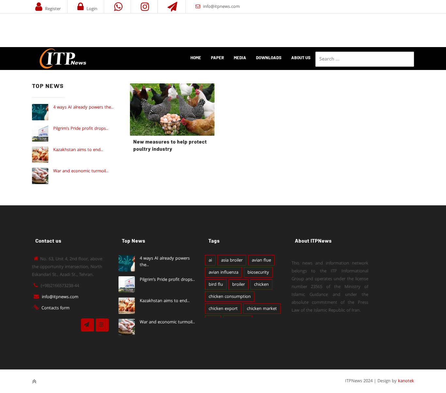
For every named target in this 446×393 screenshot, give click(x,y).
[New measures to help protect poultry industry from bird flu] (172, 109)
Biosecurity (258, 272)
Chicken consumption (230, 296)
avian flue (261, 260)
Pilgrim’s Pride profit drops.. (80, 128)
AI (210, 260)
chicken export (223, 308)
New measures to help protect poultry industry (170, 146)
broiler (238, 284)
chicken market (262, 308)
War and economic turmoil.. (80, 171)
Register (53, 9)
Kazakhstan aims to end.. (78, 149)
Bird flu (216, 284)
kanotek (406, 381)
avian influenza (223, 272)
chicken (261, 284)
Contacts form (55, 308)
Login (92, 9)
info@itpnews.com (221, 6)
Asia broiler (232, 260)
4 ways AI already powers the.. (83, 107)
